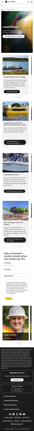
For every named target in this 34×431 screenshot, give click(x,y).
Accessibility (17, 417)
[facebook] (13, 414)
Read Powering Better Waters (14, 191)
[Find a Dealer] (28, 1)
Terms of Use (25, 417)
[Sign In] (31, 1)
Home (2, 9)
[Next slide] (20, 97)
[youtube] (24, 414)
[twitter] (17, 414)
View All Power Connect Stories (13, 36)
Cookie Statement (7, 421)
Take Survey (17, 390)
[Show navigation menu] (2, 1)
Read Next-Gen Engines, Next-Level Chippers (14, 240)
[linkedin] (20, 414)
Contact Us (17, 421)
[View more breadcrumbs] (6, 9)
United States (17, 424)
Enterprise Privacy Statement (15, 283)
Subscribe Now (17, 380)
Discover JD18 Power (11, 91)
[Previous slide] (13, 97)
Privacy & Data (9, 417)
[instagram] (10, 414)
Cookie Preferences (26, 421)
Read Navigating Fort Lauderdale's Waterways (13, 142)
